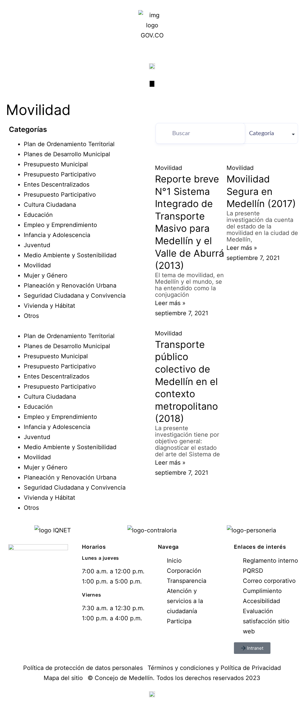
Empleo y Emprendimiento (60, 224)
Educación (38, 214)
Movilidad (37, 265)
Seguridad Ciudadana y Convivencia (75, 295)
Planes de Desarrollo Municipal (67, 154)
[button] (77, 326)
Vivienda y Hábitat (49, 305)
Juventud (37, 245)
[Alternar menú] (152, 84)
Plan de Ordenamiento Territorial (69, 144)
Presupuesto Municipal (56, 164)
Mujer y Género (45, 275)
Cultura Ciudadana (50, 204)
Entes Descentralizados (56, 184)
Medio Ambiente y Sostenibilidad (70, 255)
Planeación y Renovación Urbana (70, 285)
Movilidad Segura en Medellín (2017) (261, 191)
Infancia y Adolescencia (57, 235)
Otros (31, 315)
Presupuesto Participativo (60, 174)
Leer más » (170, 303)
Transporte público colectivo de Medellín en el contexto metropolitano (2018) (186, 382)
